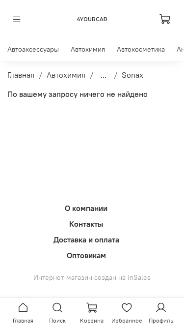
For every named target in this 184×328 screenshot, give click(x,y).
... (103, 74)
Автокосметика (141, 49)
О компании (86, 208)
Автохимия (88, 49)
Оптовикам (86, 255)
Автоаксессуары (33, 49)
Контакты (86, 224)
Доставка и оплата (86, 239)
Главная (20, 75)
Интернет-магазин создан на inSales (92, 277)
